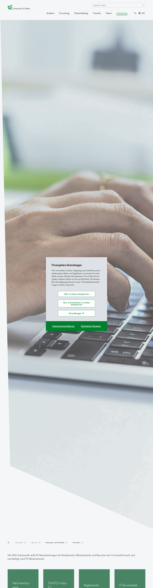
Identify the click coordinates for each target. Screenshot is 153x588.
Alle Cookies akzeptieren (76, 294)
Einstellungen (75, 313)
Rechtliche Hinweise (91, 326)
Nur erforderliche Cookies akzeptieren (76, 303)
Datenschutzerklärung (63, 326)
